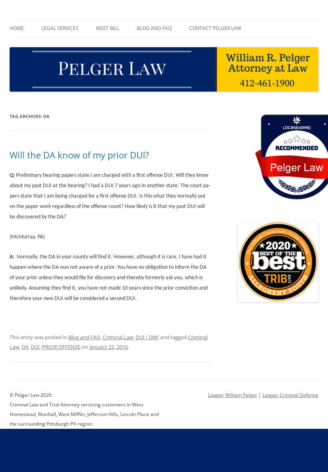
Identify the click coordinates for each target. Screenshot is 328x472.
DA (25, 346)
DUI (35, 346)
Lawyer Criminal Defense (290, 395)
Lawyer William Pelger (232, 395)
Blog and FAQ (154, 28)
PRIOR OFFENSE (61, 346)
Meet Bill (107, 28)
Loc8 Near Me (296, 128)
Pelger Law (296, 166)
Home (17, 28)
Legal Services (60, 28)
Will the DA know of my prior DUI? (79, 155)
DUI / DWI (147, 337)
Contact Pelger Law (215, 28)
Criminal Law (118, 337)
